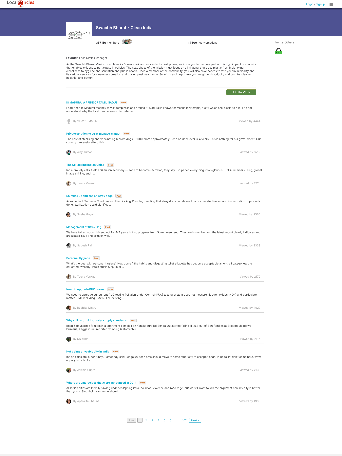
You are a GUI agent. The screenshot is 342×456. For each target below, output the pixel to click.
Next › (195, 420)
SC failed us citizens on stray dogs (89, 195)
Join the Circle (241, 92)
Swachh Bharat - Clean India (124, 27)
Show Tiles (332, 4)
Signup (320, 4)
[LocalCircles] (20, 4)
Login (309, 4)
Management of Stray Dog (83, 227)
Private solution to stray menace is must (93, 133)
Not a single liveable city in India (87, 351)
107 (184, 420)
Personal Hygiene (78, 258)
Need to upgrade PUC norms (85, 289)
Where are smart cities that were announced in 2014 (101, 382)
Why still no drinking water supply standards (96, 320)
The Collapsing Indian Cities (85, 164)
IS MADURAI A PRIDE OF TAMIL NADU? (91, 102)
